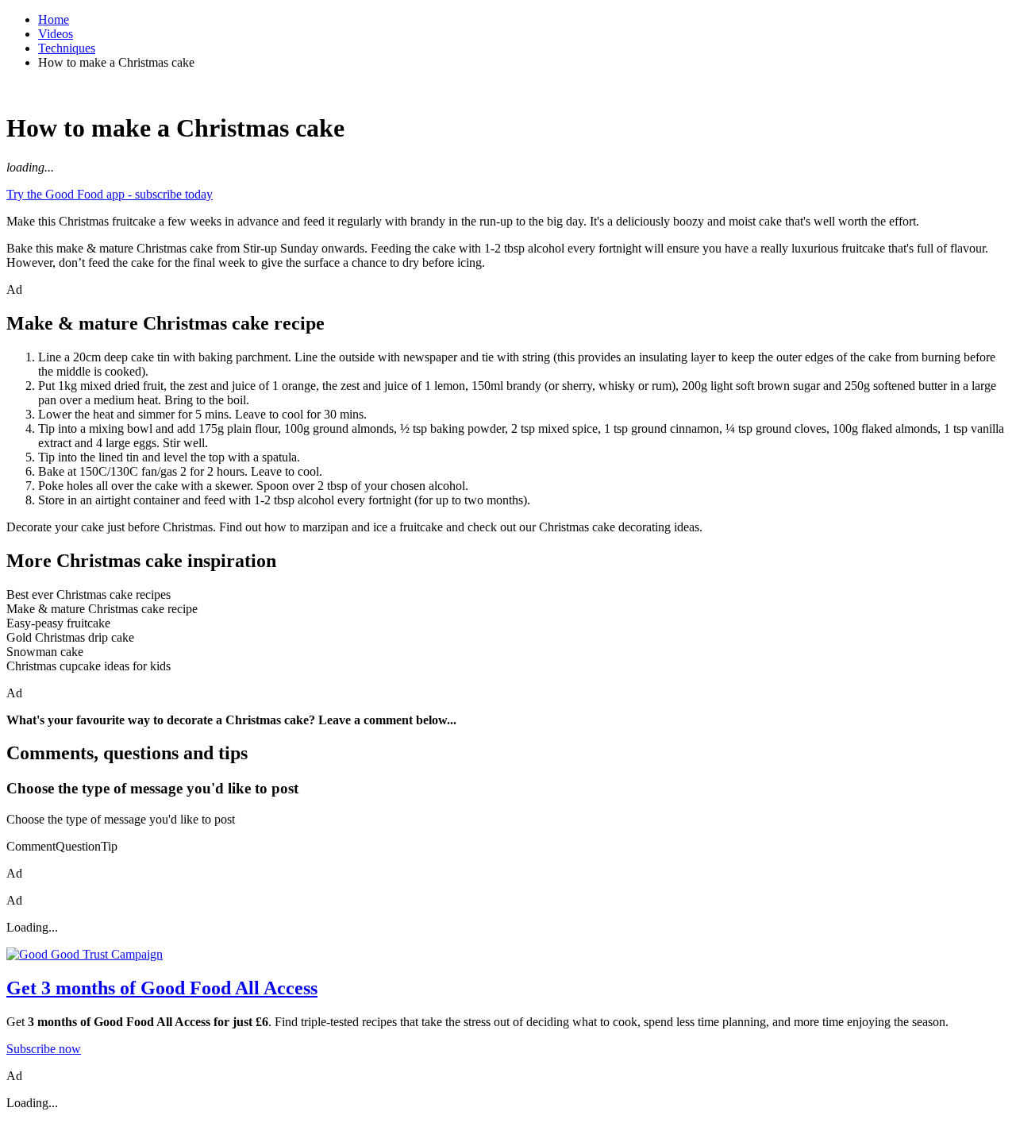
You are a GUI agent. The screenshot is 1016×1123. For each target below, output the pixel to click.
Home (53, 19)
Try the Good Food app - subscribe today (109, 194)
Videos (55, 34)
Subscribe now (43, 1048)
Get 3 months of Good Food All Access (162, 988)
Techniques (66, 48)
